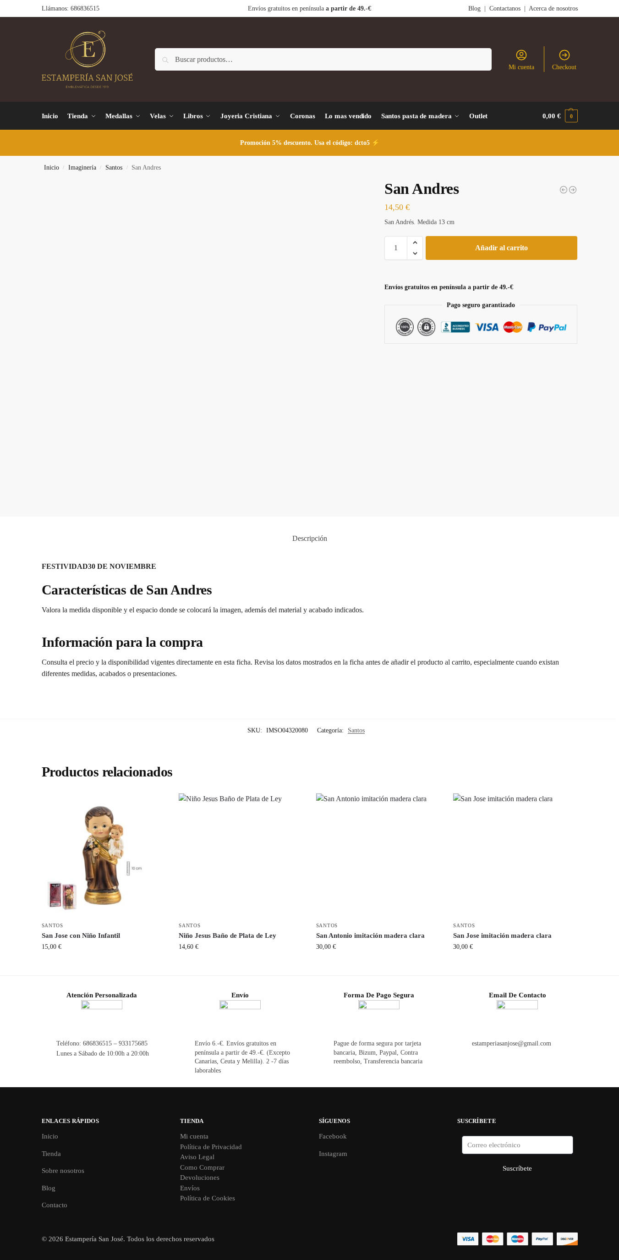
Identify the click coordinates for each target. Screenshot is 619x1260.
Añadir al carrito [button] (103, 966)
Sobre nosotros (63, 1170)
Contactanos (504, 8)
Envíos (190, 1188)
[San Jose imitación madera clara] (515, 855)
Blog (474, 8)
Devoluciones (199, 1177)
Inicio (51, 167)
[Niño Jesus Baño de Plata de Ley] (240, 855)
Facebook (333, 1136)
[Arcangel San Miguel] (572, 189)
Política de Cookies (207, 1198)
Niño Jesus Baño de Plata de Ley (227, 935)
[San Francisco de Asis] (563, 189)
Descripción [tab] (309, 538)
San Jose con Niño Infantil (81, 935)
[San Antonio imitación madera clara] (378, 855)
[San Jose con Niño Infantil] (103, 855)
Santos (113, 167)
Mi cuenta (521, 67)
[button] (559, 116)
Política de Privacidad (211, 1146)
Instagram (333, 1153)
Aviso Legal (197, 1157)
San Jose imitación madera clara (502, 935)
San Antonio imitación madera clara (370, 935)
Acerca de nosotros (553, 8)
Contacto (54, 1205)
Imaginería (82, 167)
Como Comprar (202, 1167)
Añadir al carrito (501, 248)
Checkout (564, 67)
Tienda (51, 1153)
